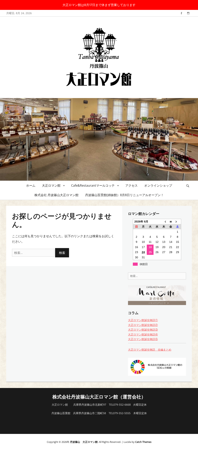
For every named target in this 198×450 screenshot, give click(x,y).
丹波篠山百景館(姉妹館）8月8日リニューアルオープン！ (124, 195)
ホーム (30, 185)
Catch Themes (143, 442)
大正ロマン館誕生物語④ (143, 334)
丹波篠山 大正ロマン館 (84, 442)
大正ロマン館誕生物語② (143, 325)
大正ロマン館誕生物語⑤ (143, 339)
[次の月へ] (177, 221)
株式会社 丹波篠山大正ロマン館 (56, 195)
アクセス (131, 185)
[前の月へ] (163, 221)
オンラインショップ (158, 185)
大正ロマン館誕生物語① (143, 320)
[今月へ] (170, 221)
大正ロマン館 (51, 185)
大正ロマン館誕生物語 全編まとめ (149, 349)
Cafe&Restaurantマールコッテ (93, 185)
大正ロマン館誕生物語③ (143, 329)
